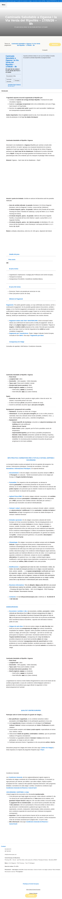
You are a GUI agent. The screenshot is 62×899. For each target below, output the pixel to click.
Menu (3, 4)
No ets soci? (11, 86)
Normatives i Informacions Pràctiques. (18, 468)
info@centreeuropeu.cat (10, 854)
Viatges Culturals (33, 893)
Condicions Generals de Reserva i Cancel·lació (21, 788)
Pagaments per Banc (37, 335)
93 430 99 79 (8, 849)
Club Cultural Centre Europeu (33, 889)
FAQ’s (42, 750)
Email (43, 55)
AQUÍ (48, 57)
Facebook (44, 53)
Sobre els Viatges (47, 747)
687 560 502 (8, 851)
